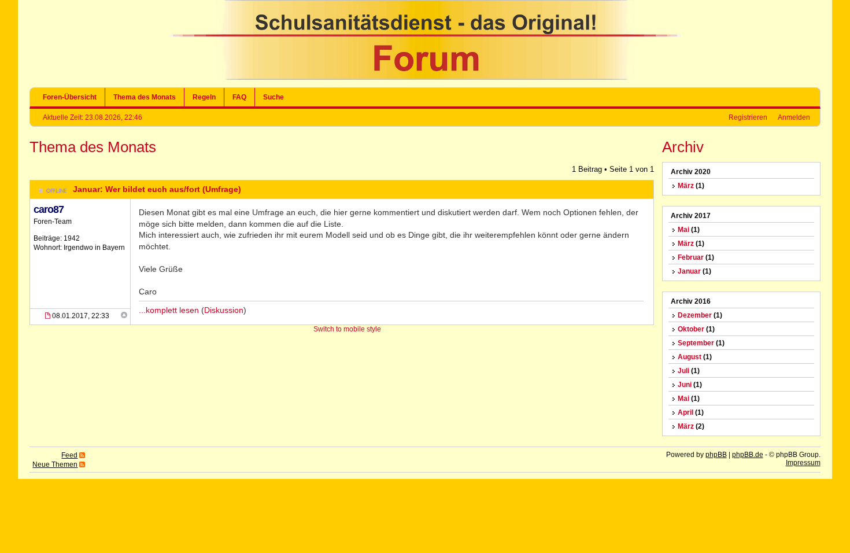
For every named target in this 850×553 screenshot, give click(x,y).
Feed (69, 455)
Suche (273, 97)
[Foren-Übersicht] (425, 77)
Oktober (691, 329)
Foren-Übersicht (70, 97)
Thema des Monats (144, 97)
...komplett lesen (169, 310)
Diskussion (223, 310)
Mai (683, 230)
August (689, 357)
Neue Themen (54, 464)
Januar (689, 271)
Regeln (204, 97)
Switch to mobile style (347, 329)
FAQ (239, 97)
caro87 (49, 209)
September (696, 343)
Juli (683, 371)
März (686, 186)
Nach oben (124, 315)
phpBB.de (747, 455)
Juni (685, 385)
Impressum (803, 463)
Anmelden (794, 117)
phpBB (716, 455)
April (685, 412)
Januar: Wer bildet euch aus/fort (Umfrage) (157, 189)
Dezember (695, 315)
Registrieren (748, 117)
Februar (691, 257)
